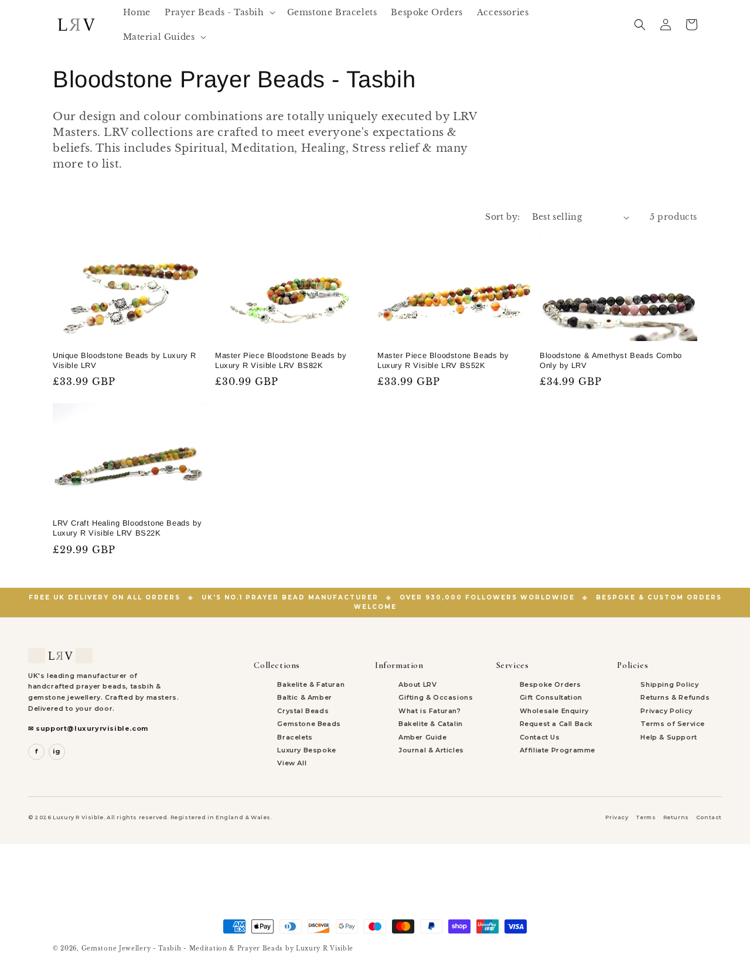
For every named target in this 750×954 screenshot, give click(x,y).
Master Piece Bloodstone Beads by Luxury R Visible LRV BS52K (443, 360)
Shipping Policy (669, 684)
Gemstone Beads (308, 724)
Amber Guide (422, 737)
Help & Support (668, 737)
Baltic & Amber (304, 697)
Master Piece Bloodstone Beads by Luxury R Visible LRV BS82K (280, 360)
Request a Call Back (556, 724)
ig (57, 751)
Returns (676, 817)
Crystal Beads (303, 711)
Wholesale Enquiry (554, 711)
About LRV (417, 684)
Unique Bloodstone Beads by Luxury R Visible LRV (124, 360)
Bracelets (294, 737)
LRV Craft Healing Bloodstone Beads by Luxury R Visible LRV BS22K (127, 528)
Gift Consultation (551, 697)
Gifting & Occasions (435, 697)
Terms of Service (672, 724)
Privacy (616, 817)
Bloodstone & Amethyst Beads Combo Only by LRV (611, 360)
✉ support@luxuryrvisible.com (88, 728)
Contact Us (540, 737)
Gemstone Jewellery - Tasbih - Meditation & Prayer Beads (182, 948)
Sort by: (502, 217)
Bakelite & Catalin (430, 724)
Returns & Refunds (675, 697)
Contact (709, 817)
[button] (219, 12)
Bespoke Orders (550, 684)
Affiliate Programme (557, 750)
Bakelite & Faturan (311, 684)
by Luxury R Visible (319, 948)
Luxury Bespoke (306, 750)
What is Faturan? (429, 711)
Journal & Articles (431, 750)
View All (291, 763)
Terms (646, 817)
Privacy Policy (666, 711)
